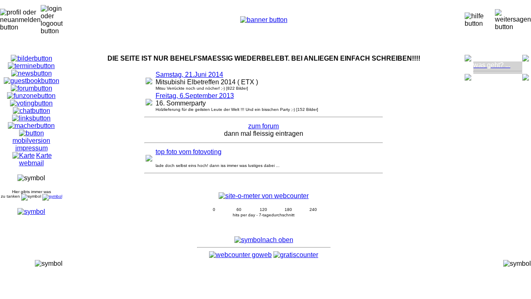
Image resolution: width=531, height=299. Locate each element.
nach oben (277, 239)
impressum (31, 148)
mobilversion (31, 140)
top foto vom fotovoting (189, 151)
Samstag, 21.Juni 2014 (189, 74)
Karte (44, 155)
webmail (31, 163)
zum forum (263, 126)
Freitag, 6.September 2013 (195, 95)
